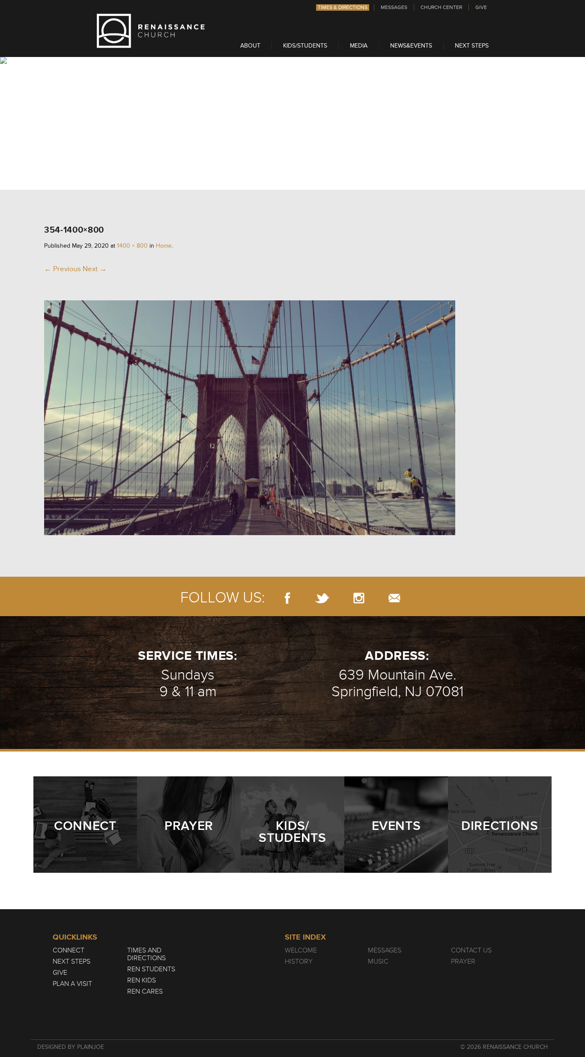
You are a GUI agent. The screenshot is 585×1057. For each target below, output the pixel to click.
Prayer (463, 961)
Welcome (301, 950)
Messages (394, 7)
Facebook (287, 598)
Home (164, 245)
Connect (68, 950)
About (250, 45)
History (299, 961)
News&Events (411, 45)
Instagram (359, 598)
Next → (95, 268)
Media (358, 45)
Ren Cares (145, 991)
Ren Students (151, 969)
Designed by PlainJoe (70, 1047)
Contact (394, 598)
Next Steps (472, 45)
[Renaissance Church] (151, 45)
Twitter (322, 598)
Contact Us (471, 950)
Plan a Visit (72, 983)
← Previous (62, 268)
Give (481, 7)
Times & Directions (342, 7)
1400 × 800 (132, 245)
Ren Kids (141, 980)
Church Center (441, 7)
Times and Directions (146, 954)
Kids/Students (305, 45)
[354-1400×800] (249, 532)
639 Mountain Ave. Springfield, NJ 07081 (397, 683)
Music (378, 961)
